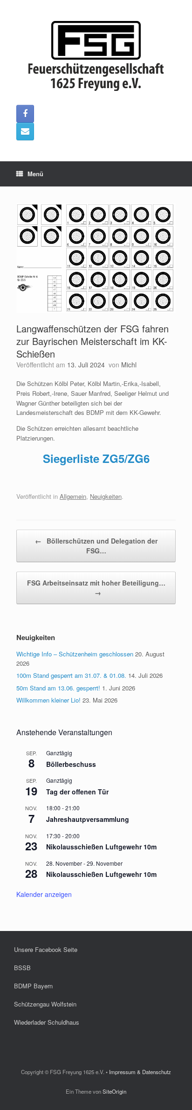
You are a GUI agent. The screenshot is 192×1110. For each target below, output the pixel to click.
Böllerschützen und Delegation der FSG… (96, 545)
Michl (129, 364)
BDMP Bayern (33, 985)
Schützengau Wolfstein (45, 1004)
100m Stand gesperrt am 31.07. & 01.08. (71, 675)
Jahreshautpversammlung (87, 819)
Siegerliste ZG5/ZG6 (96, 458)
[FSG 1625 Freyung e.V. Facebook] (25, 114)
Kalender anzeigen (44, 894)
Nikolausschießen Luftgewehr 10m (101, 846)
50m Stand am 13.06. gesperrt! (58, 687)
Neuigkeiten (106, 496)
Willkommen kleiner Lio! (48, 700)
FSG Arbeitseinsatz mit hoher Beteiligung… (96, 587)
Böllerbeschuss (71, 764)
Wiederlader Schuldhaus (46, 1022)
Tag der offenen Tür (77, 791)
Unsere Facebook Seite (45, 949)
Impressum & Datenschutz (140, 1072)
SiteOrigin (114, 1091)
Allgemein (73, 496)
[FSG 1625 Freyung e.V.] (96, 56)
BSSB (22, 967)
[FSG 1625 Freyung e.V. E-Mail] (25, 131)
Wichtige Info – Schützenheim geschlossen (74, 653)
